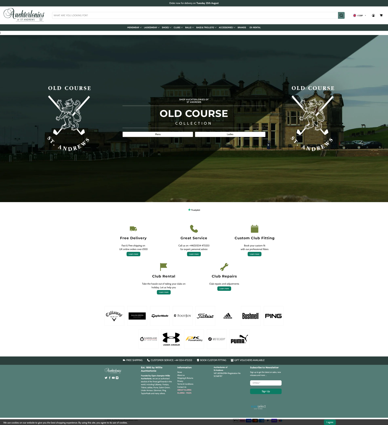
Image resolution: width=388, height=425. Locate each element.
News (179, 372)
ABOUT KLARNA (184, 390)
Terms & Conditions (185, 384)
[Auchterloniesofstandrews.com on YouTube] (113, 378)
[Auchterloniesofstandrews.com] (24, 15)
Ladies (230, 134)
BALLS (188, 27)
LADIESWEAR (150, 27)
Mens (158, 134)
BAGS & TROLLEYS (205, 27)
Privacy (180, 381)
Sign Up (266, 391)
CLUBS (177, 27)
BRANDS (242, 27)
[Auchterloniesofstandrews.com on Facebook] (109, 378)
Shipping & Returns (185, 378)
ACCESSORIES (226, 27)
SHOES (165, 27)
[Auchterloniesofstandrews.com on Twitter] (106, 378)
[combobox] (195, 15)
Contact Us (181, 387)
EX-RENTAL (255, 27)
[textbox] (359, 15)
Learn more (133, 254)
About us (181, 375)
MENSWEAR (133, 27)
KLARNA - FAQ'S (184, 393)
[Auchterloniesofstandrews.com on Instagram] (117, 378)
